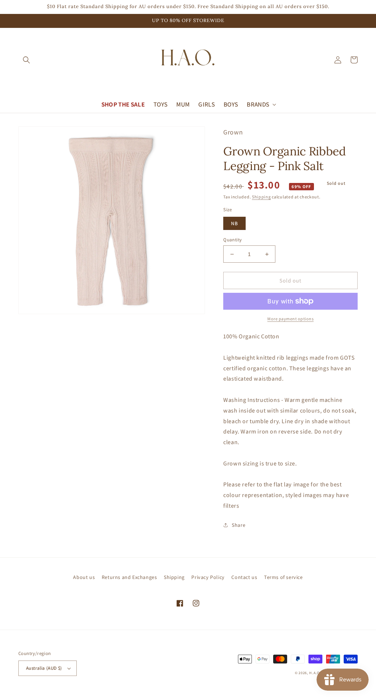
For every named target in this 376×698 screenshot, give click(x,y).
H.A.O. (315, 672)
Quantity (232, 240)
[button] (26, 60)
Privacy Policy (207, 577)
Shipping (261, 196)
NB (234, 223)
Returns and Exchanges (129, 577)
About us (84, 577)
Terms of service (283, 577)
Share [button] (238, 525)
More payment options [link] (290, 318)
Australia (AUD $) (44, 668)
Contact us (244, 577)
